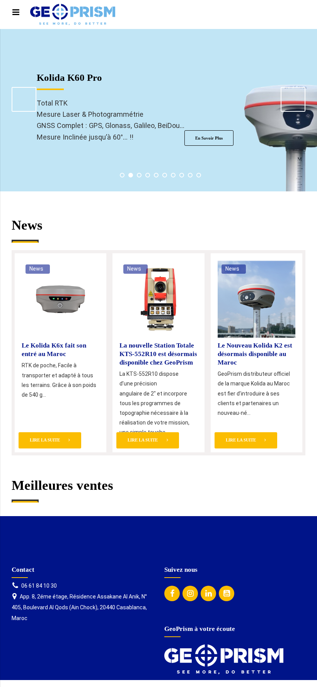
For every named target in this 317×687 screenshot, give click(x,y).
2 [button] (130, 175)
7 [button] (173, 175)
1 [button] (122, 175)
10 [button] (198, 175)
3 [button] (139, 175)
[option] (158, 110)
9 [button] (190, 175)
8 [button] (181, 175)
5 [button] (156, 175)
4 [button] (147, 175)
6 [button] (164, 175)
